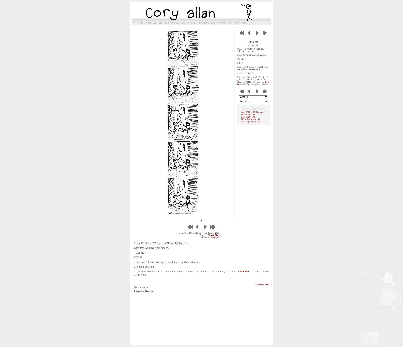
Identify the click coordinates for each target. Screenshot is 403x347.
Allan (213, 237)
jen (218, 237)
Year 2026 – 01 (248, 117)
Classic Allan (174, 23)
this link (245, 271)
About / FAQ (207, 23)
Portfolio (224, 23)
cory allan (201, 12)
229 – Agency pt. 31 (250, 119)
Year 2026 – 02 (248, 114)
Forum (191, 23)
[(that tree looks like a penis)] (183, 214)
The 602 (138, 23)
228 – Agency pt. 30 (250, 121)
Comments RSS (261, 285)
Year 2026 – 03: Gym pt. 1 (253, 112)
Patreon (240, 23)
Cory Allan (153, 23)
